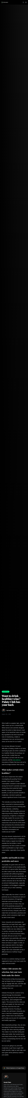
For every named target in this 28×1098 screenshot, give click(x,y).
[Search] (23, 2)
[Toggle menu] (26, 2)
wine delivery (17, 760)
